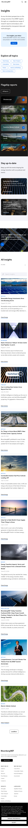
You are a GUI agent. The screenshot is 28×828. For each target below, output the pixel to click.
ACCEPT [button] (14, 822)
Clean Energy (6, 61)
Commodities (6, 64)
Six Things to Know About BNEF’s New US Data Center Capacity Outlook (13, 432)
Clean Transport (17, 61)
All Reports (5, 91)
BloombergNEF (6, 2)
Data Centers (16, 64)
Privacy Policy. (14, 810)
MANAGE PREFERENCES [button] (14, 818)
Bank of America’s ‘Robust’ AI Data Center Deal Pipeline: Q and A (14, 344)
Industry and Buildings (15, 67)
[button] (2, 244)
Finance (4, 67)
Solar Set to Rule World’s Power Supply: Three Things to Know (13, 521)
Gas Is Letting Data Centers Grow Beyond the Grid (11, 388)
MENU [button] (25, 2)
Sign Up (14, 43)
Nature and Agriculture (8, 71)
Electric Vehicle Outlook (8, 706)
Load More (14, 731)
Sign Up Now (7, 760)
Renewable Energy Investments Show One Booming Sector (12, 300)
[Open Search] (22, 2)
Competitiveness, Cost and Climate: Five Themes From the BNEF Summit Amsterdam (13, 662)
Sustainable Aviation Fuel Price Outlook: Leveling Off (13, 477)
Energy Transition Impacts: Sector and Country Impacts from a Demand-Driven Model (13, 567)
